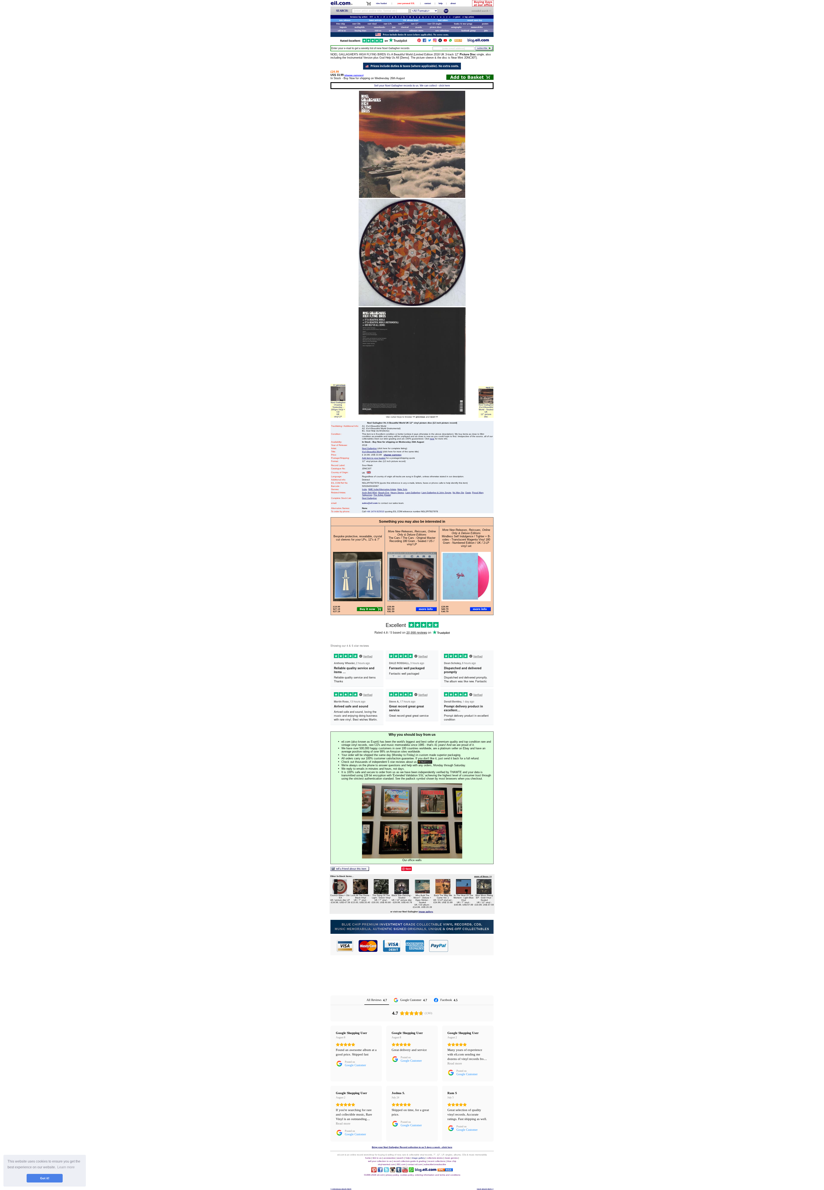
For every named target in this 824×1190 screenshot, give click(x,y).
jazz (393, 27)
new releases (344, 20)
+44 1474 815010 (375, 511)
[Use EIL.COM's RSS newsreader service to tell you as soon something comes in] (445, 1170)
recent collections (436, 1161)
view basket (381, 3)
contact (427, 3)
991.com (401, 1164)
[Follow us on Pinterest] (419, 41)
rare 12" (415, 24)
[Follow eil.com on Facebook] (380, 1171)
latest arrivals (375, 20)
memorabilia (477, 27)
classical (405, 27)
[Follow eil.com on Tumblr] (398, 1171)
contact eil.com (414, 1164)
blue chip (340, 24)
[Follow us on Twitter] (429, 41)
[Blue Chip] (412, 932)
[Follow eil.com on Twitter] (386, 1171)
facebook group (468, 30)
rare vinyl (372, 24)
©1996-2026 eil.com (374, 1175)
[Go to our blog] (478, 41)
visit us (378, 30)
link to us (377, 1158)
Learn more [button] (66, 1167)
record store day (474, 20)
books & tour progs (463, 24)
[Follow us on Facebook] (424, 41)
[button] (471, 946)
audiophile (359, 27)
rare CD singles (434, 24)
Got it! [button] (44, 1178)
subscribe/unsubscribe (435, 1164)
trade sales (394, 30)
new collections (442, 30)
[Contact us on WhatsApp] (450, 41)
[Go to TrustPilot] (373, 42)
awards (418, 27)
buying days (360, 30)
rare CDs (356, 24)
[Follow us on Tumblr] (440, 41)
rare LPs (388, 24)
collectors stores (416, 30)
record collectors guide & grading (410, 1161)
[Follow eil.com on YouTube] (405, 1171)
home (368, 1158)
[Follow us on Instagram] (434, 41)
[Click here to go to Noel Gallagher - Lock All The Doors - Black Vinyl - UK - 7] (360, 893)
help (441, 3)
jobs (486, 30)
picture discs (435, 27)
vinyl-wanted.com (386, 1164)
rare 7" (401, 24)
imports (343, 27)
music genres (451, 1158)
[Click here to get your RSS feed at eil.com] (458, 41)
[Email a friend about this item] (349, 870)
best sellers (443, 20)
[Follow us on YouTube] (445, 41)
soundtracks (379, 27)
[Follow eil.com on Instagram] (392, 1171)
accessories (389, 1158)
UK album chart (410, 20)
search (400, 1158)
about (453, 3)
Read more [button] (454, 1063)
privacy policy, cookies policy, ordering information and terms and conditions (423, 1175)
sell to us (342, 30)
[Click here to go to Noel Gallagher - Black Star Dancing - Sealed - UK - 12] (401, 893)
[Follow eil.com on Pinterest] (374, 1171)
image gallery (418, 1158)
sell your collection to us (380, 1161)
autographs (456, 27)
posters (485, 24)
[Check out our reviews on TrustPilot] (425, 761)
